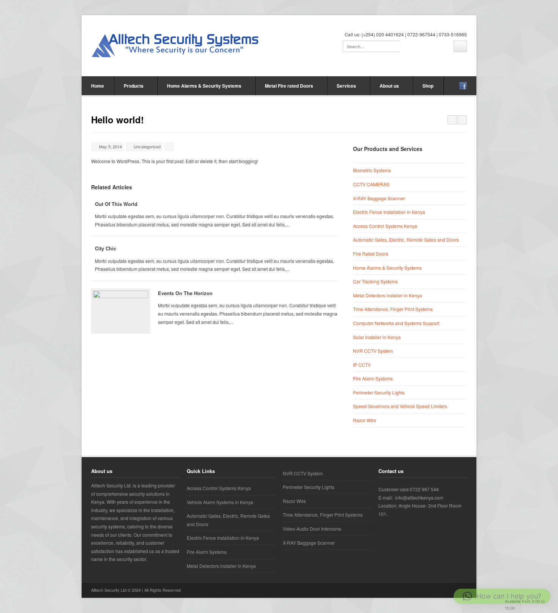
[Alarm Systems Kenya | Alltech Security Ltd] (176, 44)
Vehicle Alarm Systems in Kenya (220, 502)
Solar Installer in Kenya (377, 337)
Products (133, 85)
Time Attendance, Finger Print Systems (393, 309)
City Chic (105, 248)
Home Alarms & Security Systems (204, 85)
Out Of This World (116, 203)
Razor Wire (364, 420)
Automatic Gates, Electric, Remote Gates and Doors (406, 239)
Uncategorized (147, 146)
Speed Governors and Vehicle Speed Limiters (400, 406)
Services (346, 85)
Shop (427, 85)
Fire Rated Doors (370, 253)
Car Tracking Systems (375, 281)
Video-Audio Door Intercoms (312, 528)
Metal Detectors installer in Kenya (387, 295)
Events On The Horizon (185, 293)
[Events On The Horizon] (120, 311)
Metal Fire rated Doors (289, 85)
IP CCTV (362, 365)
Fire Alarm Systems (373, 378)
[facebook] (463, 86)
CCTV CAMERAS (371, 184)
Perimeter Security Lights (379, 392)
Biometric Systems (372, 170)
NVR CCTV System (373, 350)
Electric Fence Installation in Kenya (389, 212)
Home (97, 85)
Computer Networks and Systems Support (396, 323)
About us (389, 85)
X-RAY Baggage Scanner (379, 198)
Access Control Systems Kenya (385, 226)
